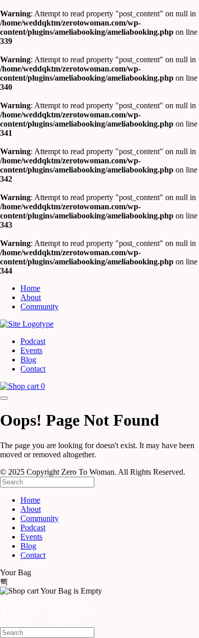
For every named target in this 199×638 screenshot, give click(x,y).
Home (30, 288)
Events (31, 350)
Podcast (32, 341)
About (30, 297)
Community (39, 306)
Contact (32, 368)
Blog (28, 359)
